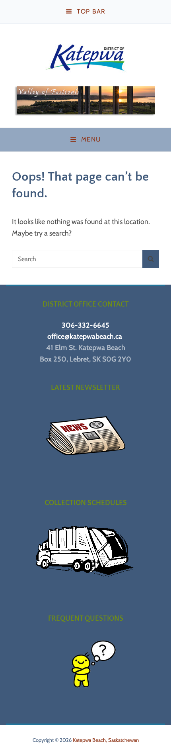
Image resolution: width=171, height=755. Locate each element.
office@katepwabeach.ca (85, 336)
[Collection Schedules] (85, 551)
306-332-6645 (85, 325)
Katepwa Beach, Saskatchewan (106, 740)
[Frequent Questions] (85, 667)
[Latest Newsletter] (85, 436)
